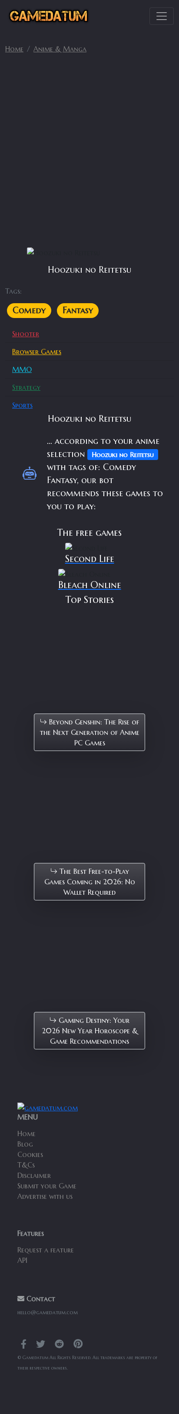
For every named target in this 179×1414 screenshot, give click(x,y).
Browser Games (36, 351)
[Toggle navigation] (161, 16)
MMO (22, 369)
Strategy (26, 387)
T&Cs (26, 1164)
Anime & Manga (59, 48)
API (22, 1260)
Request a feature (45, 1249)
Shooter (25, 333)
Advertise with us (45, 1196)
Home (14, 48)
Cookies (30, 1154)
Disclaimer (34, 1175)
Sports (22, 405)
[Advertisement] (89, 154)
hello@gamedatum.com (47, 1312)
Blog (25, 1144)
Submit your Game (46, 1185)
